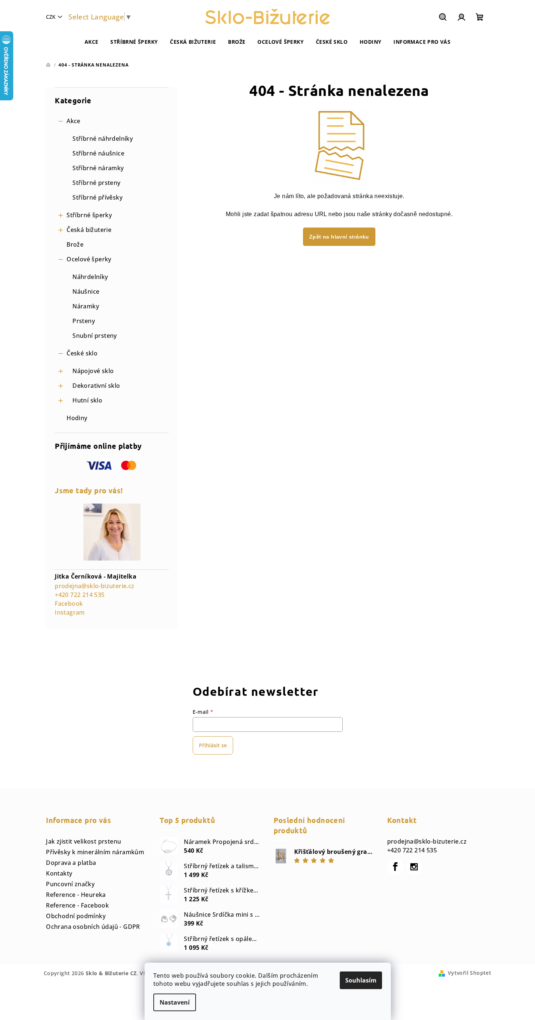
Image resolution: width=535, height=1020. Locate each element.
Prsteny (83, 321)
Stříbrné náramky (98, 168)
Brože (75, 244)
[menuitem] (91, 41)
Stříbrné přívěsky (97, 197)
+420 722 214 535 (79, 595)
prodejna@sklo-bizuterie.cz (94, 586)
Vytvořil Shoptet (469, 972)
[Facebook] (395, 866)
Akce (74, 121)
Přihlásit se (213, 745)
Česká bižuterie (89, 230)
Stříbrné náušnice (98, 153)
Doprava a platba (71, 863)
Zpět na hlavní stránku (339, 237)
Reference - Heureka (76, 895)
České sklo (82, 353)
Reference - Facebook (77, 905)
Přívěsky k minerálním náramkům (95, 852)
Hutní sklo (87, 400)
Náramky (85, 306)
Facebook (69, 604)
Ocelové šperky (89, 259)
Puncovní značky (70, 884)
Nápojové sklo (93, 371)
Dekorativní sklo (96, 386)
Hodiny (77, 418)
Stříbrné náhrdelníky (102, 139)
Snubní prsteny (94, 336)
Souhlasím (361, 980)
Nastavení (175, 1002)
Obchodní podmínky (76, 916)
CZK (51, 16)
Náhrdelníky (90, 277)
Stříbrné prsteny (96, 183)
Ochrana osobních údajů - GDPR (93, 927)
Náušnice (85, 291)
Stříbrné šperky (89, 215)
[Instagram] (414, 866)
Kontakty (59, 873)
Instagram (70, 612)
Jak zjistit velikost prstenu (83, 841)
